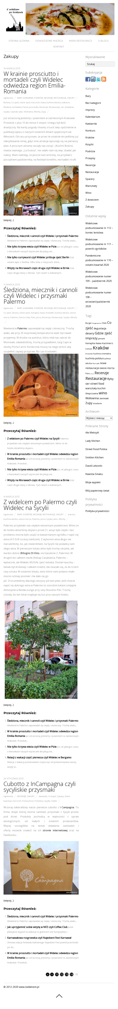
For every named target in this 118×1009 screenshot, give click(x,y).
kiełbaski (88, 349)
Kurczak (96, 363)
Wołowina (28, 111)
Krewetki (50, 312)
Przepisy (90, 158)
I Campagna (67, 807)
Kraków (89, 137)
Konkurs (90, 130)
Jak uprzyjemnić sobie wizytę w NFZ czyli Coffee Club (37, 927)
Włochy (37, 111)
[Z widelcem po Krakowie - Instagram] (93, 80)
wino (55, 519)
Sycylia (7, 111)
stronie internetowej (55, 830)
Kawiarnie (28, 97)
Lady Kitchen (92, 441)
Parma (25, 107)
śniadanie (69, 107)
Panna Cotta (24, 317)
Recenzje (48, 97)
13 (66, 974)
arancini (71, 514)
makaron (66, 102)
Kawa (43, 102)
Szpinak (14, 111)
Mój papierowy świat (97, 490)
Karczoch (35, 102)
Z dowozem (92, 199)
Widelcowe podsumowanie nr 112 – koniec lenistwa (99, 228)
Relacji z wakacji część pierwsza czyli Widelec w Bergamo (39, 757)
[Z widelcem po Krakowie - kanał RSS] (103, 80)
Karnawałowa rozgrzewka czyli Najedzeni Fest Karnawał (39, 937)
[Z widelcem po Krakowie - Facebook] (87, 80)
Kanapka (35, 312)
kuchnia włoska (54, 102)
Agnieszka (8, 97)
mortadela (17, 107)
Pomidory (39, 800)
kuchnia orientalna (102, 353)
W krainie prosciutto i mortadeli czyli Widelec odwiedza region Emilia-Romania (35, 82)
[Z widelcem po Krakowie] (59, 32)
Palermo (14, 317)
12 (61, 974)
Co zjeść (15, 102)
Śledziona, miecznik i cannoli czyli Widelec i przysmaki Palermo (42, 236)
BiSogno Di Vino (30, 553)
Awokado (43, 796)
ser (62, 107)
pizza (38, 317)
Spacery (89, 179)
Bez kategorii (93, 103)
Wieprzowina (91, 393)
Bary (19, 97)
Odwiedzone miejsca (49, 40)
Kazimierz (107, 343)
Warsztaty (91, 186)
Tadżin (54, 800)
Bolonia (7, 102)
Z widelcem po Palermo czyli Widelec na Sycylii (33, 438)
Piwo (33, 317)
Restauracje (60, 97)
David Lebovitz (93, 465)
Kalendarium (92, 116)
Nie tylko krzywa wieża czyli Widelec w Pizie (32, 246)
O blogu (103, 40)
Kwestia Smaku (94, 474)
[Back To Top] (59, 996)
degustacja (100, 328)
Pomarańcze (28, 800)
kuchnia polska (94, 358)
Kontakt (58, 46)
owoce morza (25, 519)
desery (15, 312)
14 (71, 974)
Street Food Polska (96, 449)
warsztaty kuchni (95, 388)
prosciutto (34, 107)
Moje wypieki (92, 482)
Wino (88, 192)
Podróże (38, 97)
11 (56, 974)
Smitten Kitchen (94, 457)
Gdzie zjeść (25, 102)
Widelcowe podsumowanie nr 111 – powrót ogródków (99, 244)
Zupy (43, 111)
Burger (88, 323)
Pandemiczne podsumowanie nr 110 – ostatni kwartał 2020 (99, 260)
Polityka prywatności (97, 511)
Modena (7, 107)
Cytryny (60, 796)
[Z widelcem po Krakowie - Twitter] (98, 80)
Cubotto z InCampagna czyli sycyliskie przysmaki (40, 786)
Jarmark (101, 338)
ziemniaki (104, 398)
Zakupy (71, 97)
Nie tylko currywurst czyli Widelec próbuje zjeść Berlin (38, 257)
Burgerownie (96, 323)
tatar (21, 111)
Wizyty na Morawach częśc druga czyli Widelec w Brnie (38, 268)
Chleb (104, 323)
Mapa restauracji (80, 40)
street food (97, 383)
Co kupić (52, 796)
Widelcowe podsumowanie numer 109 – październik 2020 (98, 276)
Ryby (110, 379)
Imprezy (90, 110)
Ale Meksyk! (92, 432)
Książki (89, 144)
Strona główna (19, 40)
